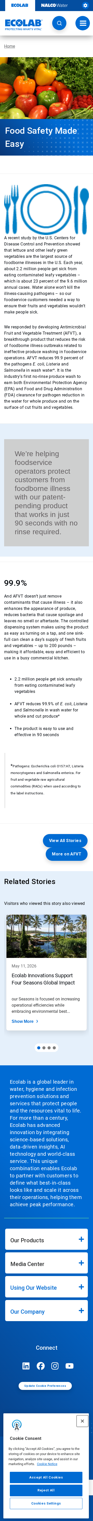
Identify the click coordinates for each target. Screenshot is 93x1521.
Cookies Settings (46, 1503)
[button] (59, 23)
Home (9, 46)
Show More (23, 1021)
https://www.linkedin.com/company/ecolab (26, 1366)
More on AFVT (66, 854)
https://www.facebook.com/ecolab (40, 1366)
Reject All (46, 1490)
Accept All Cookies (46, 1477)
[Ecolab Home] (21, 24)
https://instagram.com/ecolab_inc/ (55, 1366)
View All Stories (65, 840)
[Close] (82, 1421)
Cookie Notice (47, 1464)
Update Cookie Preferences (45, 1386)
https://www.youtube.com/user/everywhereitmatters (69, 1366)
